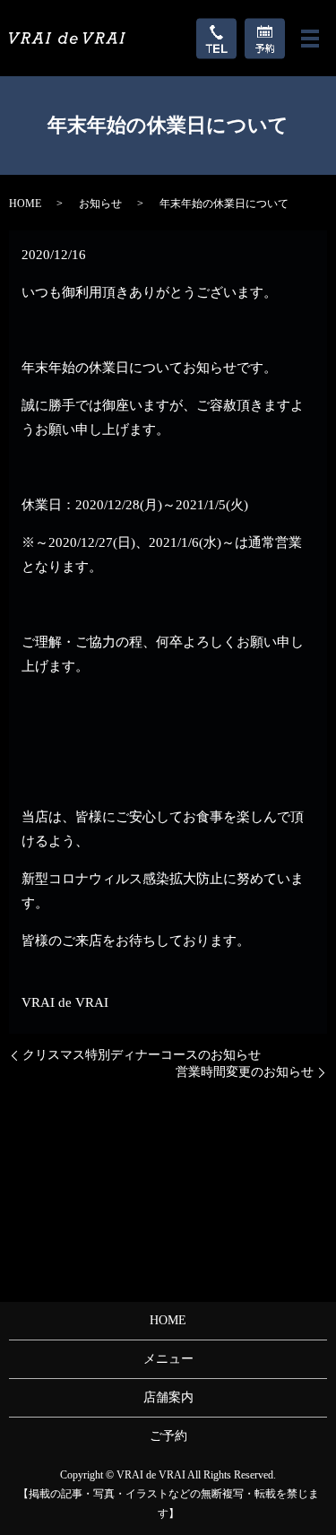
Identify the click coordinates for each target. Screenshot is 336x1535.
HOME (25, 203)
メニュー (168, 1359)
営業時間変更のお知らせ (245, 1072)
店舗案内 (168, 1397)
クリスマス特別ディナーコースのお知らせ (141, 1055)
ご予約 (168, 1436)
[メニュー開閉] (310, 39)
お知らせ (100, 203)
